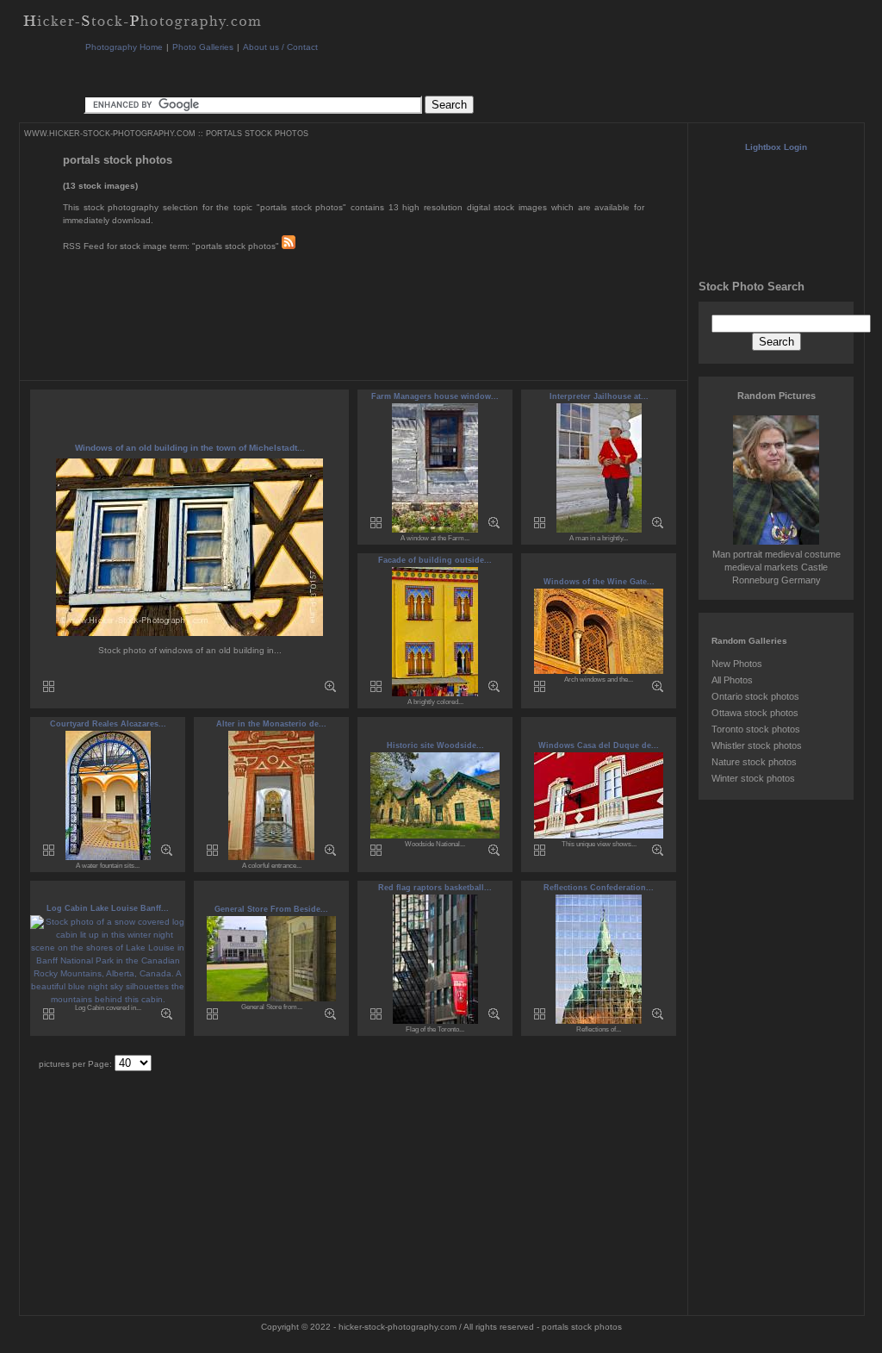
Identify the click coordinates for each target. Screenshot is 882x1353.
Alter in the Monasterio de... (271, 724)
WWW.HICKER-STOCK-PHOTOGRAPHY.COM (110, 133)
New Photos (736, 663)
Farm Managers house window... (435, 396)
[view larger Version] (330, 689)
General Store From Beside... (271, 909)
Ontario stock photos (755, 696)
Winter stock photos (753, 778)
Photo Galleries (202, 47)
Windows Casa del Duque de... (598, 745)
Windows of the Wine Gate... (599, 581)
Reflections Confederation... (598, 887)
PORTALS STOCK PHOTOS (257, 133)
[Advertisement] (397, 72)
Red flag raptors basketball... (435, 887)
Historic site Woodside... (435, 745)
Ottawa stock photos (754, 713)
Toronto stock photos (755, 729)
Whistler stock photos (756, 745)
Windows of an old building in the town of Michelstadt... (190, 447)
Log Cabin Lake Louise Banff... (108, 908)
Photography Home (124, 47)
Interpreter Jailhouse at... (599, 396)
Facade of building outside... (435, 560)
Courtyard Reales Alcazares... (108, 724)
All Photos (732, 680)
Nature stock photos (754, 762)
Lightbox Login (776, 147)
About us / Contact (280, 47)
